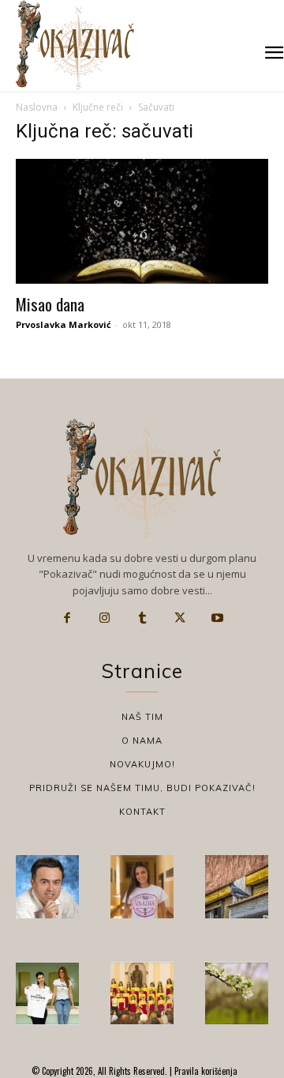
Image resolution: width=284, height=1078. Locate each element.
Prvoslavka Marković (63, 324)
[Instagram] (105, 618)
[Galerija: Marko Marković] (236, 993)
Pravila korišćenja (204, 1071)
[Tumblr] (142, 618)
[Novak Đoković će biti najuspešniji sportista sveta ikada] (47, 886)
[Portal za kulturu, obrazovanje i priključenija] (75, 44)
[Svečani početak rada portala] (142, 993)
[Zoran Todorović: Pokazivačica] (236, 886)
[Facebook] (67, 618)
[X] (180, 618)
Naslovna (37, 107)
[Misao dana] (142, 221)
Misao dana (50, 304)
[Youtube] (217, 618)
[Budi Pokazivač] (47, 993)
